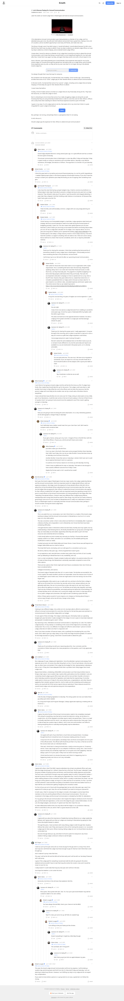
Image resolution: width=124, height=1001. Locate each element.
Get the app (70, 993)
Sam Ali (40, 692)
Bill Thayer (38, 842)
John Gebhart (39, 657)
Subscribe (110, 3)
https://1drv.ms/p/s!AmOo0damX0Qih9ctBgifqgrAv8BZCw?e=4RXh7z (66, 286)
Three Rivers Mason (40, 605)
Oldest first (89, 128)
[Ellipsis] (92, 142)
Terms (67, 989)
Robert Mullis (39, 169)
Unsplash (70, 35)
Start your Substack (57, 993)
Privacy (63, 989)
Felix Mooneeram (61, 35)
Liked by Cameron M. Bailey (46, 151)
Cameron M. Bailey (36, 12)
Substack (53, 997)
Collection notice (74, 989)
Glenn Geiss (41, 149)
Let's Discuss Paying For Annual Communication (49, 10)
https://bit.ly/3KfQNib (81, 231)
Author (45, 248)
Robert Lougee (47, 900)
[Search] (99, 3)
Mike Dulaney (39, 381)
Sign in (119, 3)
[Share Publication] (103, 3)
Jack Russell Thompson (44, 186)
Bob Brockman (39, 477)
